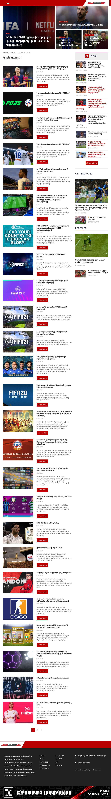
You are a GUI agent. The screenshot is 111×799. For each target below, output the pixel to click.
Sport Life (63, 21)
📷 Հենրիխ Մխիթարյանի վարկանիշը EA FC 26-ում (68, 42)
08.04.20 (40, 285)
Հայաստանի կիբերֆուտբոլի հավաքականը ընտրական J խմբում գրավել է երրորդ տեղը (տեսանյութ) (52, 442)
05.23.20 (40, 390)
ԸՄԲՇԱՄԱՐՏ (44, 768)
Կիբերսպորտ (26, 52)
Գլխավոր (6, 52)
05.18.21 (40, 174)
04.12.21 (40, 204)
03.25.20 (40, 473)
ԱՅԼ (7, 33)
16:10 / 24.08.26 (82, 83)
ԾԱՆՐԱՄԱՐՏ (60, 756)
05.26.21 (40, 147)
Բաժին (13, 52)
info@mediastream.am (94, 770)
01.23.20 (40, 658)
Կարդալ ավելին (42, 86)
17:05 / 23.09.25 (64, 29)
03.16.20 (40, 501)
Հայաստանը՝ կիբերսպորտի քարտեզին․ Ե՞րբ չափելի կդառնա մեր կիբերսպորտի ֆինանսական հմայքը (54, 654)
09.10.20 (40, 259)
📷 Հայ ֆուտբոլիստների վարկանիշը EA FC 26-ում (81, 25)
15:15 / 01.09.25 (64, 49)
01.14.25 (40, 71)
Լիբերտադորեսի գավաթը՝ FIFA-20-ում (50, 548)
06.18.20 (40, 336)
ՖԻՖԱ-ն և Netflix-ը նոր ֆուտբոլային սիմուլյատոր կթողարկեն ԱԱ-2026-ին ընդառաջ (28, 41)
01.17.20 (40, 707)
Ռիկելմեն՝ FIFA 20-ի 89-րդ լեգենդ (48, 523)
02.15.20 (40, 575)
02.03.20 (40, 630)
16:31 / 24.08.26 (82, 70)
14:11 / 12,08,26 (81, 213)
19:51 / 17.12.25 (11, 49)
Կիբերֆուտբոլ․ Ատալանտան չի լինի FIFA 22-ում (53, 144)
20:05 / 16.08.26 (93, 275)
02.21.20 (40, 550)
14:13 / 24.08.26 (82, 127)
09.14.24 (40, 96)
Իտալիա (62, 37)
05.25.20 (40, 361)
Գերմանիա (89, 35)
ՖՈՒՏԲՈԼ (43, 756)
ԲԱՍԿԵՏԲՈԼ (44, 762)
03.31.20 (40, 447)
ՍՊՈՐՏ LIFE (59, 765)
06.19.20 (40, 312)
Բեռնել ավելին (91, 163)
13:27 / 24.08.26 (93, 136)
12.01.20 (40, 233)
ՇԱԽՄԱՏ (59, 759)
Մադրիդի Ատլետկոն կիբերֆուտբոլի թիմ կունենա (54, 573)
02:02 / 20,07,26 (94, 222)
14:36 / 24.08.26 (82, 111)
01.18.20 (40, 680)
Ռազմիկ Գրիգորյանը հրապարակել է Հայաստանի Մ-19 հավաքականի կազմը (96, 143)
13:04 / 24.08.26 (93, 148)
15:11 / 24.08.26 (82, 95)
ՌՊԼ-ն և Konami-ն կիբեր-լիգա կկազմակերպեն (53, 678)
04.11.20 (40, 418)
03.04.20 (40, 525)
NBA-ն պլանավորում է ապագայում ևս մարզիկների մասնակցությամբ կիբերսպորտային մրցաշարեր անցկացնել (54, 413)
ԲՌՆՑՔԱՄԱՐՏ (45, 765)
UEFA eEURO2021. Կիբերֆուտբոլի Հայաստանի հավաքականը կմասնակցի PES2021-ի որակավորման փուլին (53, 228)
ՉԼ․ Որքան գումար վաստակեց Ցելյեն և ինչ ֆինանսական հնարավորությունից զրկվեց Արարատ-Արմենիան (91, 207)
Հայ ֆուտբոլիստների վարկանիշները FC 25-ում (53, 93)
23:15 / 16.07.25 (91, 49)
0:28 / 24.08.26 (80, 265)
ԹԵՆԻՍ (42, 759)
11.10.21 (40, 123)
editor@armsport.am (84, 763)
